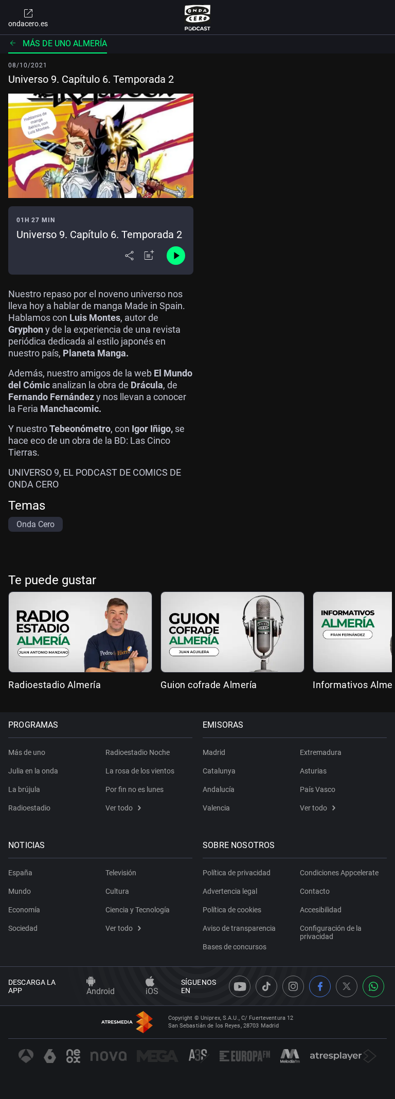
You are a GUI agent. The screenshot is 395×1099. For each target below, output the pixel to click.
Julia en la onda (33, 771)
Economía (24, 910)
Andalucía (219, 789)
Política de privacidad (237, 873)
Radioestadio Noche (137, 752)
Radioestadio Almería (54, 684)
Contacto (315, 891)
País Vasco (317, 789)
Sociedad (23, 928)
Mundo (19, 891)
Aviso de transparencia (239, 928)
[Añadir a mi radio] (149, 255)
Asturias (313, 771)
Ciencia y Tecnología (137, 910)
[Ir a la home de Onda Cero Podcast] (198, 17)
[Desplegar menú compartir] (129, 255)
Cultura (117, 891)
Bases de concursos (234, 947)
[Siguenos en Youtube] (239, 986)
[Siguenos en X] (346, 986)
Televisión (120, 873)
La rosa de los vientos (139, 771)
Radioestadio (29, 808)
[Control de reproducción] (176, 255)
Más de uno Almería (65, 43)
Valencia (216, 808)
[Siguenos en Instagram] (293, 986)
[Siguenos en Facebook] (320, 986)
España (20, 873)
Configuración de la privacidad (331, 932)
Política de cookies (232, 910)
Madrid (214, 752)
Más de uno (26, 752)
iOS (152, 991)
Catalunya (219, 771)
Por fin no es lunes (134, 789)
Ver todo (119, 808)
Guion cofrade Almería (208, 684)
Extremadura (321, 752)
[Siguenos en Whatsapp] (373, 986)
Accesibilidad (321, 910)
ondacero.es (28, 24)
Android (100, 991)
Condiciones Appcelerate (339, 873)
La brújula (24, 789)
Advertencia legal (230, 891)
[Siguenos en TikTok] (266, 986)
